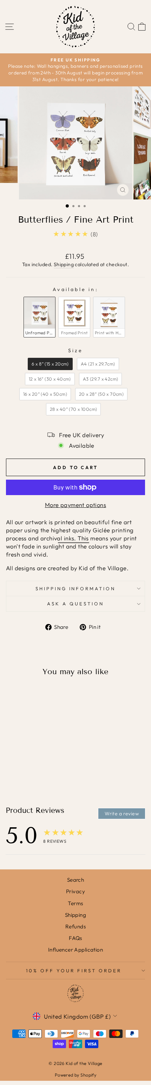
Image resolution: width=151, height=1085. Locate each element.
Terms (75, 903)
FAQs (75, 938)
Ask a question (75, 603)
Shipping (64, 264)
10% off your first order (73, 970)
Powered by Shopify (75, 1075)
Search (75, 879)
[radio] (39, 317)
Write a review (122, 813)
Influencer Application (75, 949)
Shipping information (75, 588)
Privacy (75, 891)
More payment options (75, 504)
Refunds (75, 926)
